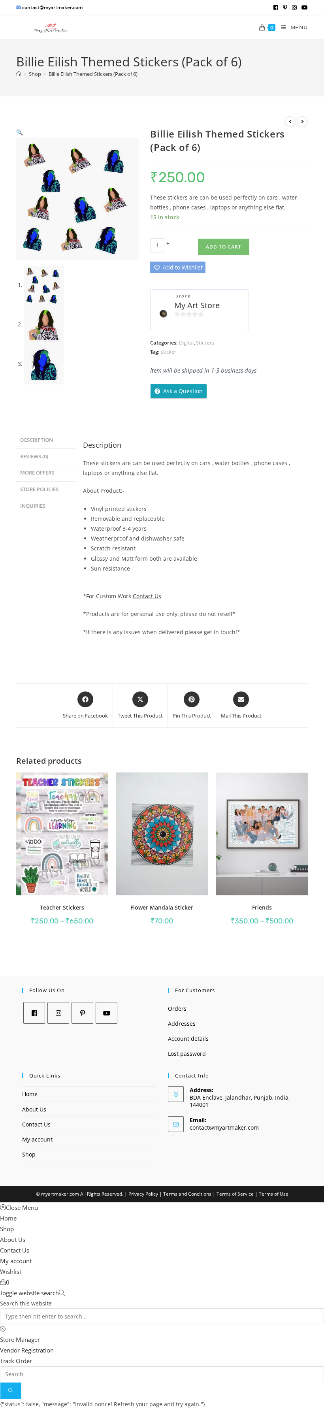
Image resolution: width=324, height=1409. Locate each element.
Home (30, 1094)
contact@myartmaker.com (224, 1127)
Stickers (205, 342)
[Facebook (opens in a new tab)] (276, 7)
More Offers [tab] (37, 472)
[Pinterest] (82, 1013)
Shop (29, 1154)
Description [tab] (36, 440)
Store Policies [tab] (39, 489)
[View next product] (302, 121)
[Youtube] (106, 1013)
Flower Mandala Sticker (161, 907)
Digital (186, 342)
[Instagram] (58, 1013)
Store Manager (20, 1339)
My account (37, 1139)
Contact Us (147, 596)
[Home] (18, 73)
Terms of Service (235, 1193)
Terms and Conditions (187, 1193)
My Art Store (197, 305)
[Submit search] (11, 1390)
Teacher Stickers (62, 907)
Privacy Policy (143, 1193)
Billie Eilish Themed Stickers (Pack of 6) (93, 73)
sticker (168, 351)
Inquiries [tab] (32, 506)
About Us (34, 1109)
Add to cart (223, 246)
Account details (188, 1038)
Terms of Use (273, 1193)
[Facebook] (34, 1013)
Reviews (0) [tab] (34, 456)
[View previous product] (290, 121)
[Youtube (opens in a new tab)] (303, 7)
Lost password (187, 1053)
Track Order (16, 1361)
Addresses (182, 1023)
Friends (262, 907)
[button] (19, 132)
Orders (177, 1008)
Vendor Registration (27, 1350)
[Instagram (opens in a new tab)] (294, 7)
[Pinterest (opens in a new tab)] (285, 7)
